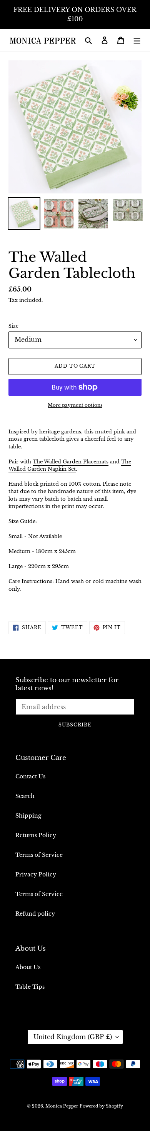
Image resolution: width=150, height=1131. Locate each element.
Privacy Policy (35, 874)
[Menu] (137, 40)
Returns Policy (35, 835)
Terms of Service (39, 854)
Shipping (28, 815)
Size (13, 326)
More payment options (75, 405)
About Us (27, 967)
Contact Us (30, 776)
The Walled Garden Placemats (70, 461)
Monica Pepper (61, 1106)
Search (25, 796)
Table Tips (30, 986)
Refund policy (35, 913)
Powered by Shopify (101, 1106)
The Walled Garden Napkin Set (69, 465)
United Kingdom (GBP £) (72, 1037)
